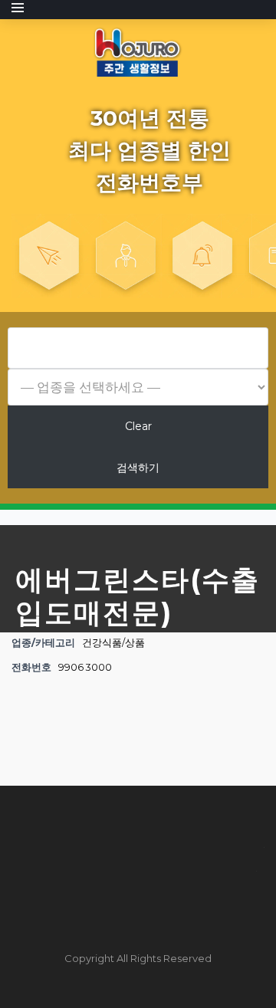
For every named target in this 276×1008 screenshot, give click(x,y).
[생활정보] (138, 51)
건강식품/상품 (113, 642)
